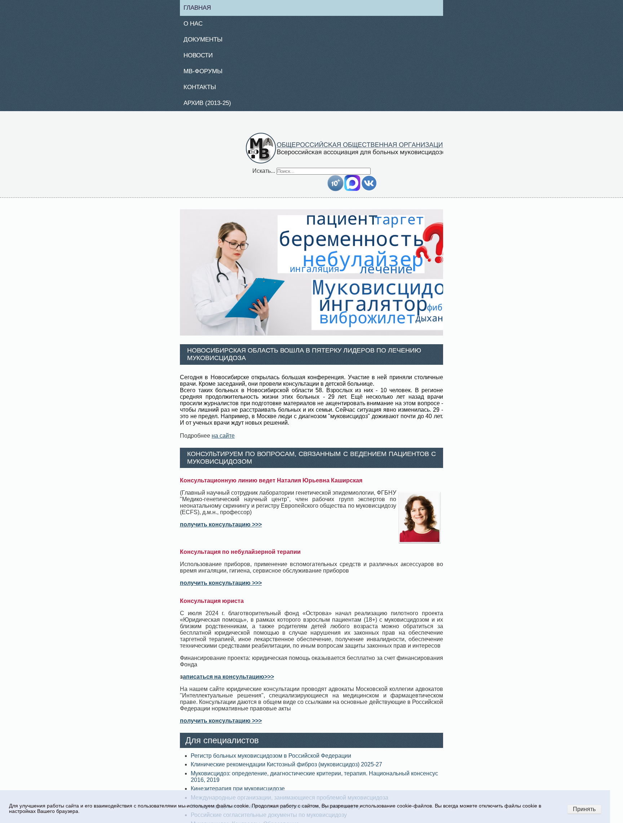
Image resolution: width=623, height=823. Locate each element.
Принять (584, 809)
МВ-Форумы (206, 74)
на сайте (223, 440)
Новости (201, 57)
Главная (200, 8)
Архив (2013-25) (211, 106)
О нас (195, 24)
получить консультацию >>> (221, 529)
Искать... (263, 175)
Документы (205, 41)
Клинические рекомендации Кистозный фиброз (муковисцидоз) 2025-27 (286, 769)
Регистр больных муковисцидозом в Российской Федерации (271, 760)
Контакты (202, 90)
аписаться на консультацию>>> (228, 681)
